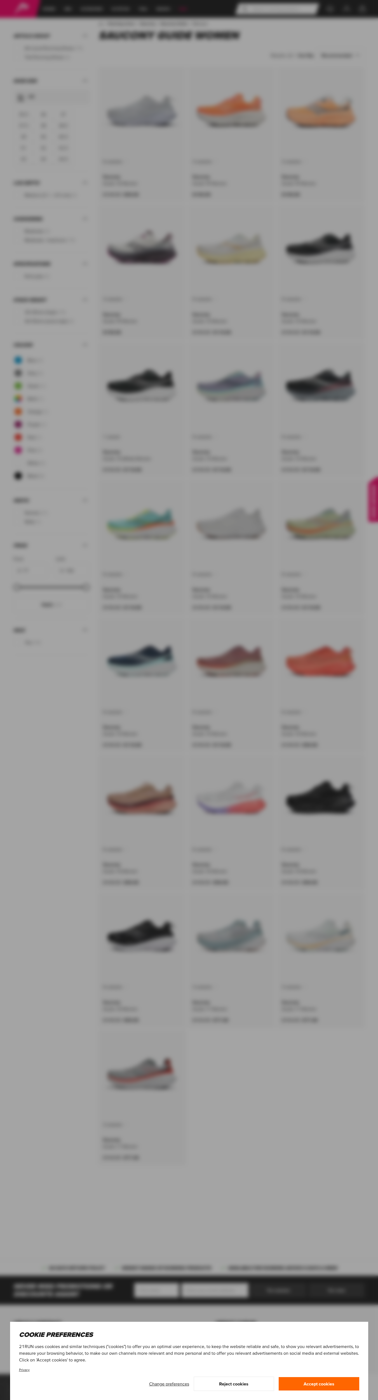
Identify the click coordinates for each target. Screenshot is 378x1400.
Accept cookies (319, 1383)
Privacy (24, 1370)
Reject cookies (233, 1383)
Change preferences (169, 1383)
